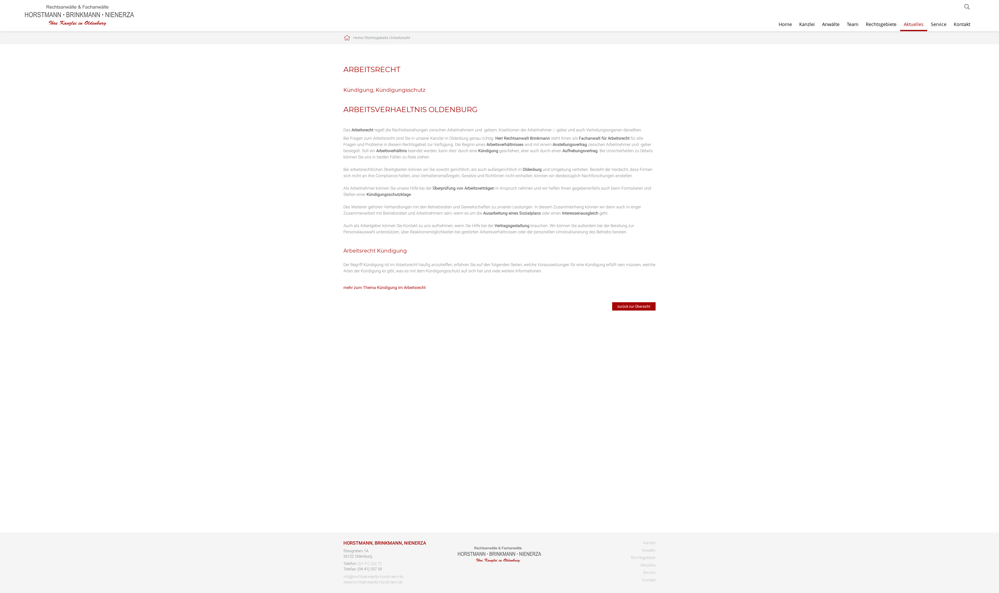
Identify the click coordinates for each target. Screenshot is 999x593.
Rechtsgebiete (881, 24)
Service (938, 24)
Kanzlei (807, 24)
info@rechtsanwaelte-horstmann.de (373, 576)
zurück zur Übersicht (633, 306)
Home (785, 24)
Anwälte (831, 24)
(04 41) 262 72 (370, 563)
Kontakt (962, 24)
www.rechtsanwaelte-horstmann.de (373, 582)
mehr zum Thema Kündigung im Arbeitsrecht (384, 287)
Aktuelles (914, 24)
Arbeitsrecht (400, 38)
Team (853, 24)
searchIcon (967, 7)
